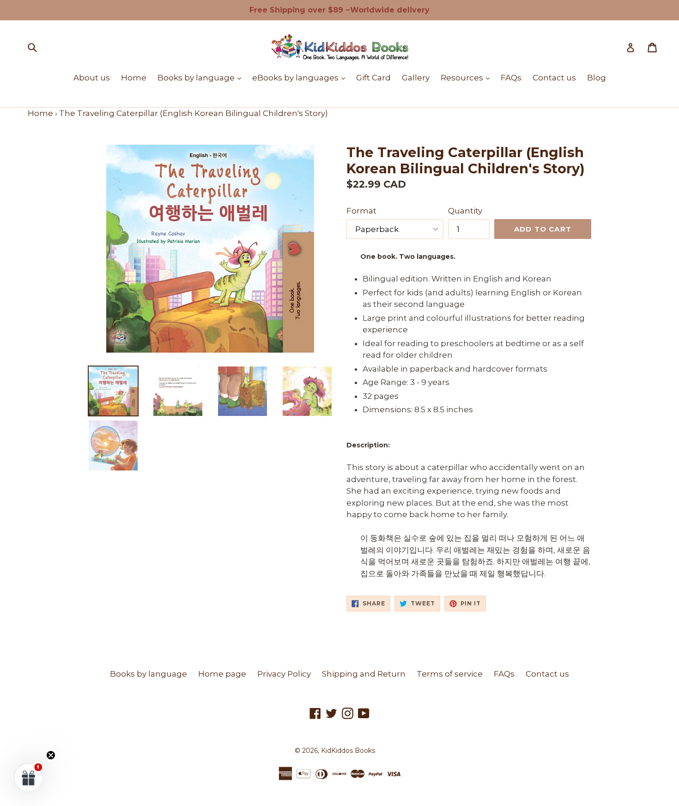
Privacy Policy (284, 673)
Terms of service (450, 673)
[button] (28, 777)
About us (91, 77)
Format (361, 210)
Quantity (465, 210)
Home (133, 77)
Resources (467, 77)
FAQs (511, 77)
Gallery (416, 77)
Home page (222, 673)
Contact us (554, 77)
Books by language (202, 77)
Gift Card (373, 77)
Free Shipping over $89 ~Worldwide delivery (339, 10)
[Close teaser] (50, 755)
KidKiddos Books (348, 750)
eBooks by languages (301, 77)
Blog (596, 77)
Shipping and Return (364, 673)
